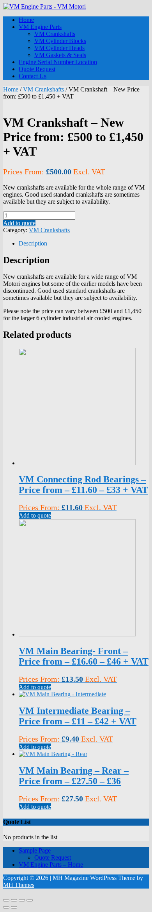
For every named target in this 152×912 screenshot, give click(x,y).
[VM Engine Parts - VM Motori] (44, 6)
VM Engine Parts (40, 26)
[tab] (84, 243)
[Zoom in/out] (30, 900)
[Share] (14, 900)
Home (26, 19)
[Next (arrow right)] (14, 907)
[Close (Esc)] (6, 900)
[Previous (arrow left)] (6, 907)
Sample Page (35, 850)
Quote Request (37, 69)
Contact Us (32, 76)
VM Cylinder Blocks (60, 41)
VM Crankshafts (54, 33)
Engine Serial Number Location (58, 62)
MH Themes (18, 885)
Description (33, 243)
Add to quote (19, 223)
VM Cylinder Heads (59, 48)
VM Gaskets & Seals (60, 55)
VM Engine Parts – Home (51, 864)
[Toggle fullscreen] (22, 900)
